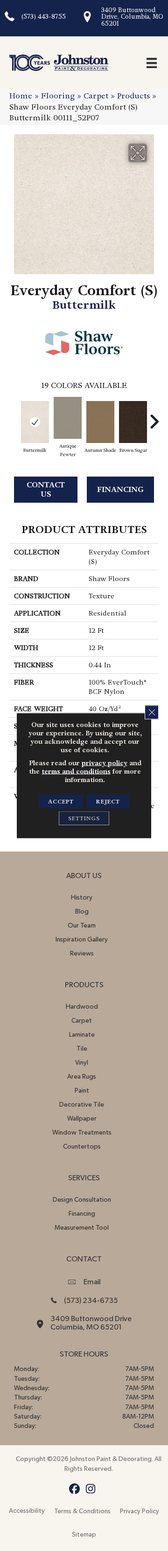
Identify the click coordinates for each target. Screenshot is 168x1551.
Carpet (96, 96)
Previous (14, 417)
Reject (108, 801)
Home (20, 96)
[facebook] (74, 1489)
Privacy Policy (139, 1511)
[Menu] (151, 62)
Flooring (58, 96)
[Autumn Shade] (100, 422)
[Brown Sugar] (133, 422)
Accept (61, 801)
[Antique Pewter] (67, 418)
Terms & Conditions (82, 1511)
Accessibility (27, 1511)
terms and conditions (76, 771)
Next (154, 417)
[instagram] (91, 1489)
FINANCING (120, 489)
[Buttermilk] (35, 422)
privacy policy (104, 763)
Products (133, 96)
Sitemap (84, 1534)
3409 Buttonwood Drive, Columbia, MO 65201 (132, 17)
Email (92, 1282)
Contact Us (46, 489)
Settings (84, 818)
